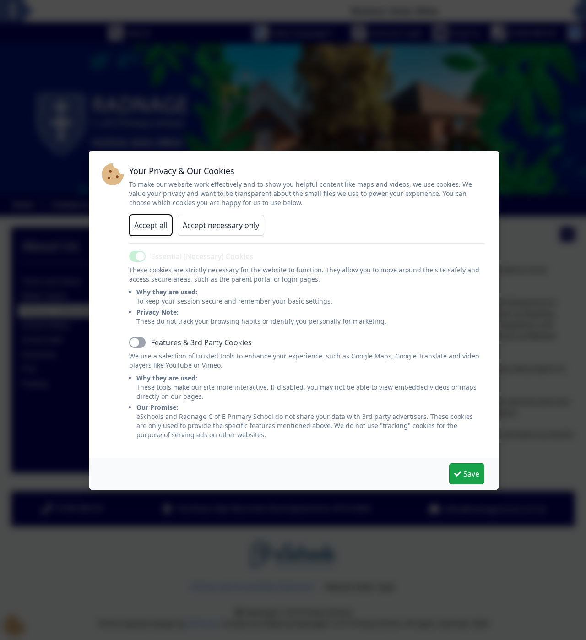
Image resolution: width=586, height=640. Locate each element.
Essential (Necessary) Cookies (202, 256)
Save (470, 474)
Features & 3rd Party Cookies (201, 342)
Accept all (150, 225)
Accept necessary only (221, 225)
